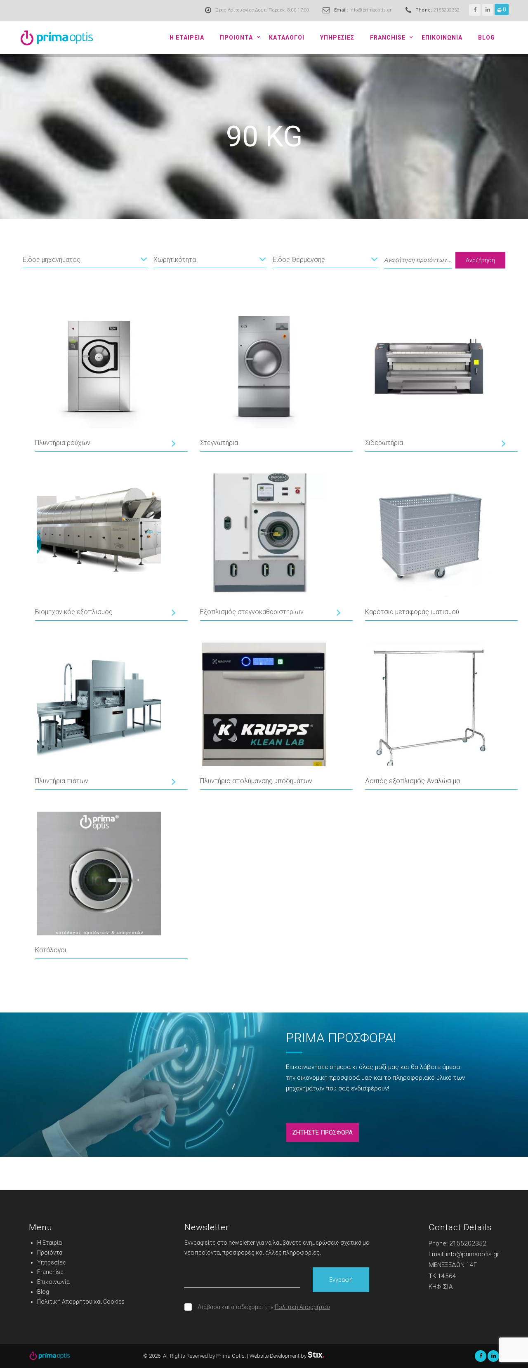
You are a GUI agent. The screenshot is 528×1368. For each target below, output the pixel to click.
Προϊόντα (49, 1252)
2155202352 (447, 10)
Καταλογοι (286, 37)
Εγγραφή (341, 1279)
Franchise (387, 37)
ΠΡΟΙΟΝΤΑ (236, 37)
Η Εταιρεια (187, 37)
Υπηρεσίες (51, 1262)
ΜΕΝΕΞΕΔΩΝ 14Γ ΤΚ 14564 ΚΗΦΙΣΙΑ (453, 1275)
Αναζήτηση (480, 260)
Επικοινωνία (53, 1282)
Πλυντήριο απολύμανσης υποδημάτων (256, 781)
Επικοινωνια (442, 37)
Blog (486, 37)
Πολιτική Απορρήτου (302, 1307)
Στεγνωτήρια (219, 443)
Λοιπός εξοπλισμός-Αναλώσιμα (412, 781)
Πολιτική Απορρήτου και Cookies (81, 1301)
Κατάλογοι (50, 950)
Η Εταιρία (49, 1242)
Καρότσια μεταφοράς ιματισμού (412, 612)
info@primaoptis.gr (370, 10)
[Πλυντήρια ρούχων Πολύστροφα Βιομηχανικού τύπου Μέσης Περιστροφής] (104, 443)
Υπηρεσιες (337, 37)
